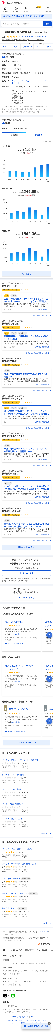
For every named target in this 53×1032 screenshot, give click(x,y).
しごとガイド (41, 982)
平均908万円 (41, 37)
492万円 (24, 916)
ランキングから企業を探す (38, 971)
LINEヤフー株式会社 (10, 1006)
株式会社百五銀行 (10, 286)
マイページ (47, 11)
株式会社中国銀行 (10, 361)
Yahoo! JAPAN (36, 1017)
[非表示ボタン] (49, 1023)
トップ (5, 46)
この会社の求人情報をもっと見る (37, 315)
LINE (17, 996)
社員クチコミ (27, 46)
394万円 (24, 901)
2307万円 (25, 768)
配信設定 (42, 963)
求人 (15, 46)
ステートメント (11, 1023)
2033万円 (25, 797)
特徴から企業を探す (20, 971)
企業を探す (5, 11)
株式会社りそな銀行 (11, 323)
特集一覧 (27, 11)
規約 (44, 1021)
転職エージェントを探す (11, 974)
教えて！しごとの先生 (11, 982)
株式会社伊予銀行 (10, 473)
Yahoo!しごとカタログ (14, 950)
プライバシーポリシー (14, 1021)
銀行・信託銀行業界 (8, 40)
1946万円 (25, 812)
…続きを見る (16, 634)
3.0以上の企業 (22, 40)
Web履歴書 (33, 963)
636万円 (24, 857)
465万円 (24, 886)
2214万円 (25, 782)
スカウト (37, 11)
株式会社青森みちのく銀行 (14, 436)
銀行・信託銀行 (42, 950)
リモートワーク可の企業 (36, 40)
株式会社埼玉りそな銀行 (13, 398)
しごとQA (16, 11)
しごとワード (7, 985)
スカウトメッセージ (10, 963)
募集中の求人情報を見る (16, 643)
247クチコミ (28, 37)
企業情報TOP (29, 950)
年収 (40, 46)
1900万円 (25, 826)
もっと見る (44, 833)
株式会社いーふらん (18, 709)
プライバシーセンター (32, 1021)
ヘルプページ (43, 932)
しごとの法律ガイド (28, 982)
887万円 (24, 871)
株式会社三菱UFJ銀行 (12, 511)
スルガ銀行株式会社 (14, 622)
